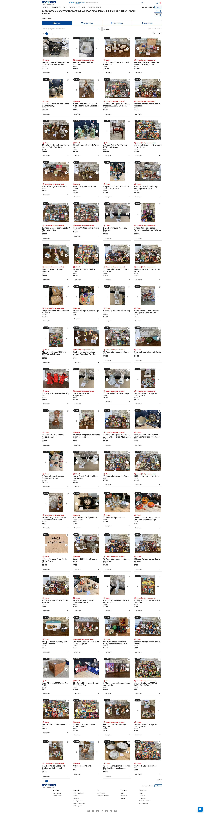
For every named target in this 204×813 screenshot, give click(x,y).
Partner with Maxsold (94, 7)
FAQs (157, 15)
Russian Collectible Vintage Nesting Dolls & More (146, 187)
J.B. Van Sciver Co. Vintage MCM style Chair (115, 146)
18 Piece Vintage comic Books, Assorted (116, 560)
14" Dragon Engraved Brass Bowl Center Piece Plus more (147, 436)
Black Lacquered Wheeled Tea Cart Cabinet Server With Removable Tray (55, 63)
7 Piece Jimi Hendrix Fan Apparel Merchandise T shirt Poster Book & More (146, 229)
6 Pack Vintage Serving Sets (54, 186)
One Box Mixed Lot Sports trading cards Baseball (53, 767)
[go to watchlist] (160, 3)
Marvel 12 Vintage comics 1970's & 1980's (84, 725)
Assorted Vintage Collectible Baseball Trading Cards (146, 63)
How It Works (73, 7)
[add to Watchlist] (67, 38)
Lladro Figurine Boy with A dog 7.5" (116, 312)
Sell (64, 7)
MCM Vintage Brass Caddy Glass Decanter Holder (54, 519)
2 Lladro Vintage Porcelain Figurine (115, 229)
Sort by (105, 26)
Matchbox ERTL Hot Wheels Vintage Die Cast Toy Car (146, 312)
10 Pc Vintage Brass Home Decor (84, 187)
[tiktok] (111, 811)
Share (157, 11)
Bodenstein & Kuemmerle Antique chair (53, 436)
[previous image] (46, 48)
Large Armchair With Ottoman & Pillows (55, 312)
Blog (83, 7)
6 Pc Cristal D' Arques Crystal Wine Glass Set (86, 684)
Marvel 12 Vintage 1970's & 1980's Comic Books (54, 353)
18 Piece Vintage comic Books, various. (147, 270)
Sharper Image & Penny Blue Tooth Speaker (54, 643)
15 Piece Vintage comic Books (86, 228)
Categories (55, 7)
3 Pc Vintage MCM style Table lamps (86, 146)
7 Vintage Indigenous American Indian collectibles (86, 436)
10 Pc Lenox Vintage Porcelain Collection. (116, 63)
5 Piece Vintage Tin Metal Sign (86, 311)
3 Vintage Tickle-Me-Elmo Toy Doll (55, 394)
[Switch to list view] (159, 33)
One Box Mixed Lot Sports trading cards (145, 394)
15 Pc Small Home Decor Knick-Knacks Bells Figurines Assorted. (56, 146)
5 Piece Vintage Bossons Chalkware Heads (53, 477)
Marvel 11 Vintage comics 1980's (84, 270)
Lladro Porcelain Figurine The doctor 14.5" (116, 601)
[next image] (66, 48)
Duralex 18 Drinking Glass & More (85, 560)
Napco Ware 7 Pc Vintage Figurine (114, 725)
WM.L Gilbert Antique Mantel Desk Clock (85, 519)
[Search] (98, 28)
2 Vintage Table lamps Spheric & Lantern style (55, 105)
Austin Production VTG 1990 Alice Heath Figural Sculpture (86, 105)
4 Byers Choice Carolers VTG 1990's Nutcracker (116, 187)
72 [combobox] (152, 33)
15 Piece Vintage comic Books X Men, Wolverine (56, 229)
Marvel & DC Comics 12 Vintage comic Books (148, 146)
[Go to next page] (52, 33)
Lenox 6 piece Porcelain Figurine (52, 270)
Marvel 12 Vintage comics (145, 766)
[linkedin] (102, 811)
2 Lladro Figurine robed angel (116, 393)
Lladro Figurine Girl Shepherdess (81, 394)
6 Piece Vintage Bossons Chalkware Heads (83, 601)
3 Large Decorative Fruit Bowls (147, 352)
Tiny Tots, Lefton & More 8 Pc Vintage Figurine (86, 643)
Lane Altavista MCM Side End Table (55, 684)
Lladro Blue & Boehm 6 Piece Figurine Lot (85, 477)
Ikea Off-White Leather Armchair (83, 63)
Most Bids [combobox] (106, 29)
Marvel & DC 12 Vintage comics (55, 724)
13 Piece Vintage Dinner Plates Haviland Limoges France (116, 767)
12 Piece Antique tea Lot (114, 518)
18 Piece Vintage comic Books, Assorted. (147, 105)
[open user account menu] (157, 3)
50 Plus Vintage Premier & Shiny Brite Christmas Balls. (115, 643)
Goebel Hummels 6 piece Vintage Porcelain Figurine (84, 353)
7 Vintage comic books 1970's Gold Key (147, 601)
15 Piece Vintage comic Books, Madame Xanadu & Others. (116, 105)
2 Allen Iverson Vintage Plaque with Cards (116, 684)
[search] (142, 2)
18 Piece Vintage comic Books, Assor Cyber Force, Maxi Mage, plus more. (117, 436)
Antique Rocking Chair (82, 766)
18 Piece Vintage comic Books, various (147, 643)
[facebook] (93, 811)
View (153, 32)
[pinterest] (115, 811)
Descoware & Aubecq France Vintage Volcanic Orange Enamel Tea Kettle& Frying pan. (147, 519)
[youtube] (106, 811)
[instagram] (89, 811)
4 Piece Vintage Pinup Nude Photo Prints (54, 560)
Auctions (45, 7)
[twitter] (97, 811)
